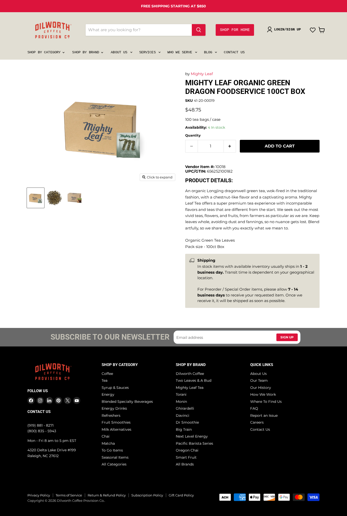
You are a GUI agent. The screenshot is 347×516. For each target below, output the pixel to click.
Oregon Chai (187, 450)
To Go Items (112, 450)
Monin (181, 401)
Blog (209, 52)
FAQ (254, 408)
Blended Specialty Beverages (127, 401)
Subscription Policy (147, 495)
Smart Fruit (186, 457)
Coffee (107, 373)
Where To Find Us (266, 401)
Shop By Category (44, 52)
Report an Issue (264, 415)
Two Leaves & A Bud (193, 380)
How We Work (263, 394)
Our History (260, 387)
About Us (120, 52)
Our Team (259, 380)
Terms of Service (69, 495)
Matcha (108, 443)
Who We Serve (180, 52)
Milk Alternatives (116, 429)
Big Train (184, 429)
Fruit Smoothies (116, 422)
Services (148, 52)
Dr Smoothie (187, 422)
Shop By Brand (86, 52)
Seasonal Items (115, 457)
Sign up (287, 337)
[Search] (199, 30)
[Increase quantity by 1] (230, 146)
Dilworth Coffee (190, 373)
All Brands (185, 464)
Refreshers (111, 415)
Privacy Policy (38, 495)
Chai (105, 436)
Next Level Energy (192, 436)
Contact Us (234, 52)
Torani (181, 394)
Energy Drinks (114, 408)
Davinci (182, 415)
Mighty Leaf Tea (189, 387)
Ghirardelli (185, 408)
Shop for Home (235, 30)
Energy (108, 394)
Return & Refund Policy (107, 495)
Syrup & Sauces (115, 387)
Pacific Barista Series (194, 443)
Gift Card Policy (181, 495)
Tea (104, 380)
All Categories (114, 464)
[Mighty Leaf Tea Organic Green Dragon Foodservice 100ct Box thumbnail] (35, 198)
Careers (257, 422)
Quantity (193, 135)
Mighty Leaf (202, 73)
